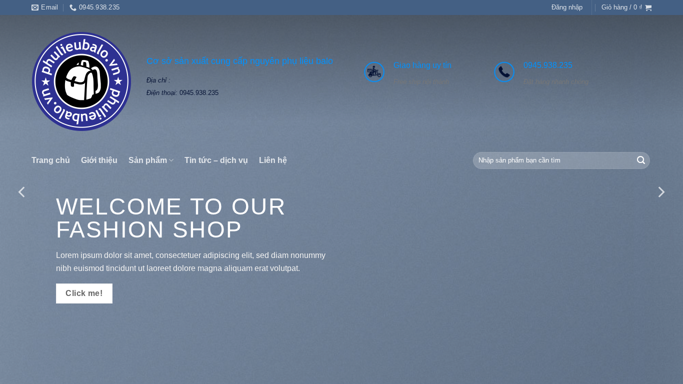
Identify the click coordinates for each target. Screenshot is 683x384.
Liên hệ (273, 160)
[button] (567, 7)
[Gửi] (641, 160)
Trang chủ (51, 160)
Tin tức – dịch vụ (216, 160)
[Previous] (23, 192)
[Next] (661, 192)
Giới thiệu (99, 160)
